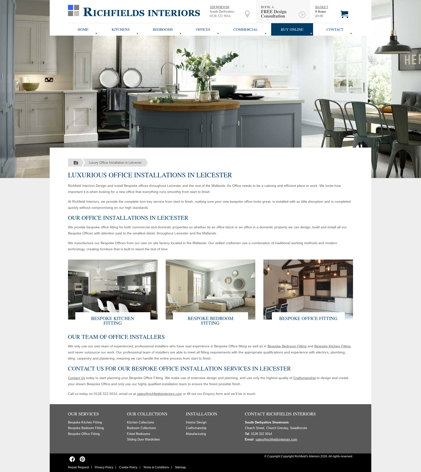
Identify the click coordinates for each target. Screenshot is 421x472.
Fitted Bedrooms (138, 434)
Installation (201, 414)
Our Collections (147, 414)
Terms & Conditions (156, 467)
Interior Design (196, 422)
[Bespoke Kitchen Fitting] (113, 289)
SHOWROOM (219, 7)
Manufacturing (196, 434)
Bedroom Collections (141, 428)
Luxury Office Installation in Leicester (115, 162)
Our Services (83, 414)
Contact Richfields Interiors (280, 414)
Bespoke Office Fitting (308, 318)
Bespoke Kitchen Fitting (112, 320)
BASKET (321, 7)
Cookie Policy (128, 467)
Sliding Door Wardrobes (143, 439)
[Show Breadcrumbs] (76, 163)
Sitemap (180, 467)
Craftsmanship (304, 378)
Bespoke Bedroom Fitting (210, 320)
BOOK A (274, 11)
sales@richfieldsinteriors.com (159, 394)
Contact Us (76, 378)
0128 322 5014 (220, 15)
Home (83, 29)
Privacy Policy (104, 467)
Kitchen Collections (140, 422)
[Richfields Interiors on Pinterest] (82, 459)
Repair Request (78, 467)
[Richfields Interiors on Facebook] (72, 459)
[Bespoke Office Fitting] (308, 289)
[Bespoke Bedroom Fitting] (210, 289)
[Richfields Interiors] (134, 10)
